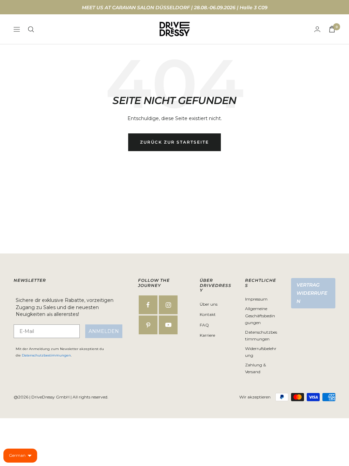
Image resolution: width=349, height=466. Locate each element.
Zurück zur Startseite (174, 142)
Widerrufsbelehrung (260, 352)
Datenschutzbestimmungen (46, 355)
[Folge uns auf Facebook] (148, 304)
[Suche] (31, 29)
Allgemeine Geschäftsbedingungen (260, 315)
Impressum (256, 299)
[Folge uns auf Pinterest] (148, 325)
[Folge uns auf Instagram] (168, 304)
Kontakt (208, 314)
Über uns (208, 304)
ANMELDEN (104, 331)
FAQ (204, 324)
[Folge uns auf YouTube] (168, 325)
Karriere (207, 335)
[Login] (317, 29)
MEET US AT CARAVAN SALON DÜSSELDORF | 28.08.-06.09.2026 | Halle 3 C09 (175, 7)
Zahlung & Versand (255, 368)
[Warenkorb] (332, 29)
